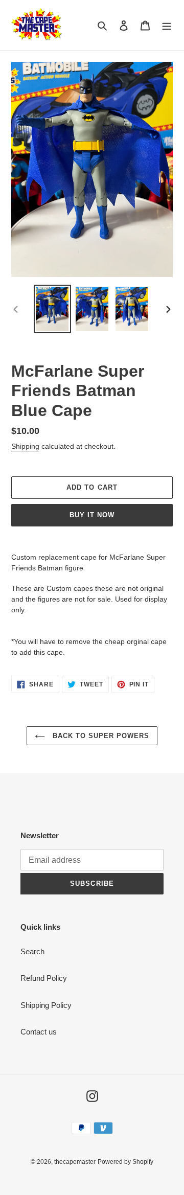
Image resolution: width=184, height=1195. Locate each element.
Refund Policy (43, 978)
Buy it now (92, 515)
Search (32, 951)
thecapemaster (75, 1161)
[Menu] (166, 25)
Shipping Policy (46, 1005)
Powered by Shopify (125, 1161)
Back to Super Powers (100, 736)
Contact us (38, 1031)
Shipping (25, 446)
